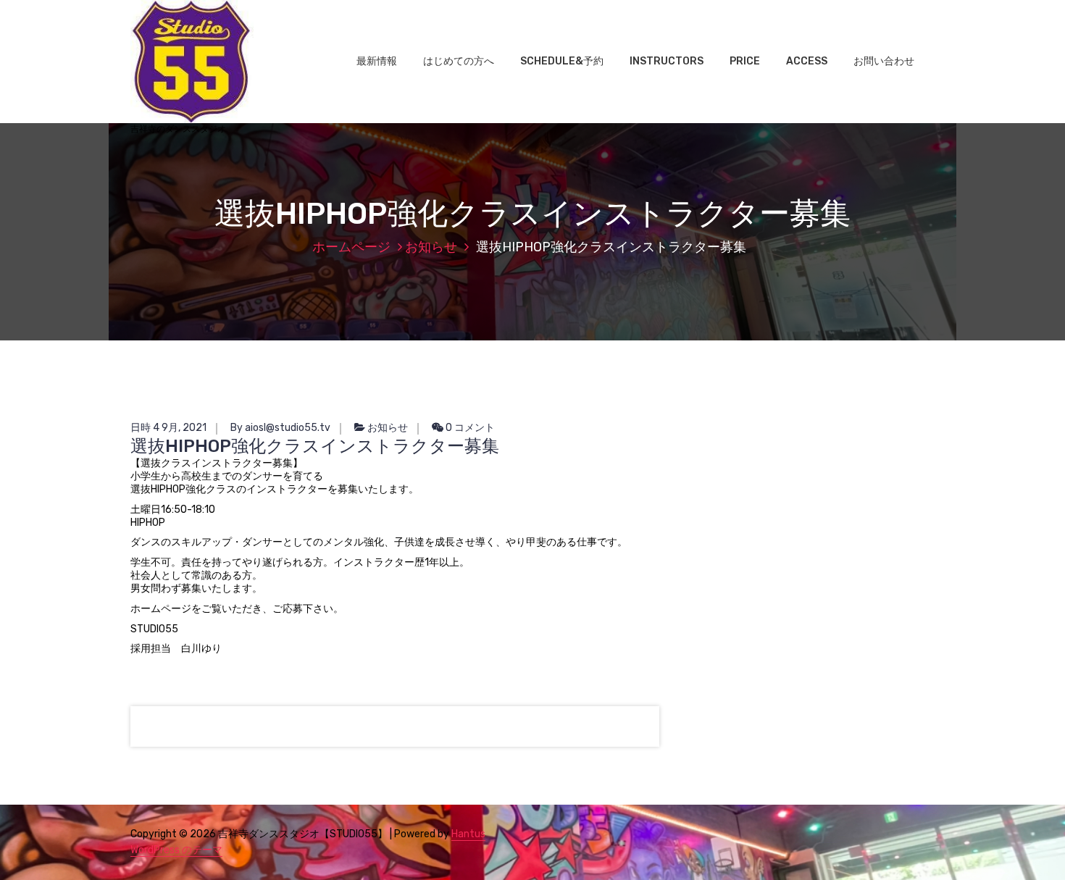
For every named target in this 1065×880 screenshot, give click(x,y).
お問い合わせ (883, 61)
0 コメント (469, 428)
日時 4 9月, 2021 (168, 428)
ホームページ (351, 247)
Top (1030, 845)
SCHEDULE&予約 (562, 61)
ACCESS (806, 61)
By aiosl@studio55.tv (280, 428)
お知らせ (431, 247)
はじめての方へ (458, 61)
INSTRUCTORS (666, 61)
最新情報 (376, 61)
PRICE (745, 61)
